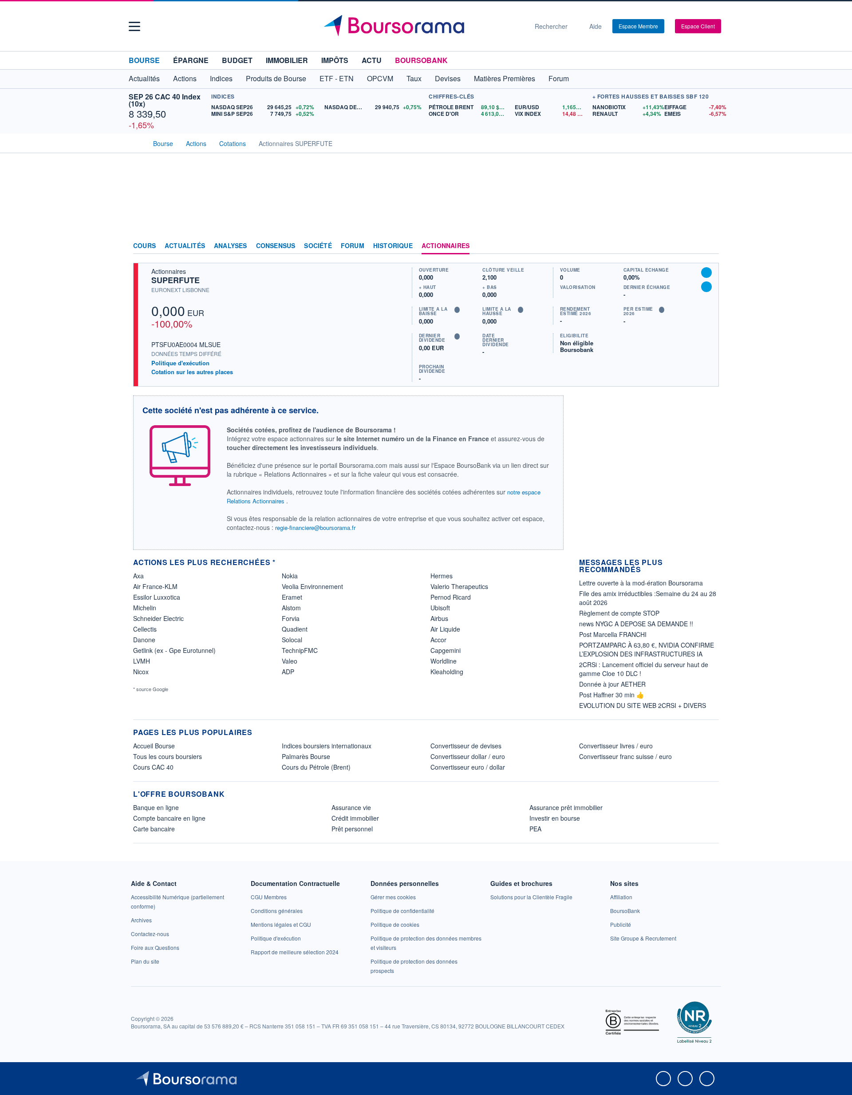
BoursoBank (421, 60)
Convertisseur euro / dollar (467, 767)
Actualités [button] (144, 78)
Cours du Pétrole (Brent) (316, 767)
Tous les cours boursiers (167, 756)
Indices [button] (221, 78)
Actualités (185, 246)
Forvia (291, 618)
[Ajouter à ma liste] (706, 287)
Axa (138, 575)
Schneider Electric (158, 618)
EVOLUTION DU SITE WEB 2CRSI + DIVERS (642, 705)
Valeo (289, 660)
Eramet (292, 597)
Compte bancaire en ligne (169, 818)
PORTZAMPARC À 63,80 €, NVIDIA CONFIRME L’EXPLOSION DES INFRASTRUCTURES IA (646, 649)
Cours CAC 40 (153, 767)
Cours (144, 246)
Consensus (276, 246)
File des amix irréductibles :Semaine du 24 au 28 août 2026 (647, 598)
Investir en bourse (554, 818)
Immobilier (287, 60)
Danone (144, 639)
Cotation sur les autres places (192, 372)
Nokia (290, 575)
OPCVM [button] (380, 78)
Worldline (443, 660)
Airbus (439, 618)
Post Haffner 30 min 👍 (611, 694)
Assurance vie (351, 807)
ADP (288, 671)
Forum (558, 78)
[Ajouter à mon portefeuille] (706, 272)
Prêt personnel (352, 828)
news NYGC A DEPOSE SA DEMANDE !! (636, 623)
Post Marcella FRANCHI (613, 634)
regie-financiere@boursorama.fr (315, 527)
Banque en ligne (156, 807)
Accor (438, 639)
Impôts (334, 60)
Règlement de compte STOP (619, 613)
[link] (141, 920)
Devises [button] (448, 78)
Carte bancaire (154, 828)
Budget (237, 60)
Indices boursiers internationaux (326, 745)
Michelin (144, 607)
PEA (535, 828)
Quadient (295, 629)
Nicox (141, 671)
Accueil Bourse (154, 745)
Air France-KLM (155, 586)
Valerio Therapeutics (459, 586)
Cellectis (145, 629)
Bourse (144, 60)
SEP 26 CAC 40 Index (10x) (165, 100)
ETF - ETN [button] (337, 78)
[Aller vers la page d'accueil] (422, 26)
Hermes (441, 575)
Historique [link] (393, 246)
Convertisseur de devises (465, 745)
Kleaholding (446, 671)
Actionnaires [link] (445, 246)
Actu (372, 60)
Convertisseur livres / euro (616, 745)
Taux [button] (414, 78)
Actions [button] (185, 78)
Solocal (292, 639)
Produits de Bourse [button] (276, 78)
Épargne (191, 60)
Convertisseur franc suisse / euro (625, 756)
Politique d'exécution (180, 363)
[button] (134, 26)
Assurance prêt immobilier (566, 807)
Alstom (291, 607)
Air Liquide (445, 629)
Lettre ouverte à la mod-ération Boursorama (641, 582)
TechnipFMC (300, 650)
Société (317, 246)
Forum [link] (352, 246)
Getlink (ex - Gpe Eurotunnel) (174, 650)
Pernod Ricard (450, 597)
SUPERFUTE (175, 280)
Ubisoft (440, 607)
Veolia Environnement (312, 586)
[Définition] (457, 310)
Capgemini (445, 650)
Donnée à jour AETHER (612, 684)
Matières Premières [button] (504, 78)
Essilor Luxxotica (156, 597)
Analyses (230, 246)
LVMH (141, 660)
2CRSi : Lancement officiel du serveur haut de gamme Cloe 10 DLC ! (643, 669)
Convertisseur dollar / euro (467, 756)
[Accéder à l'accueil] (136, 142)
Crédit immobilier (355, 818)
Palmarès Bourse (306, 756)
